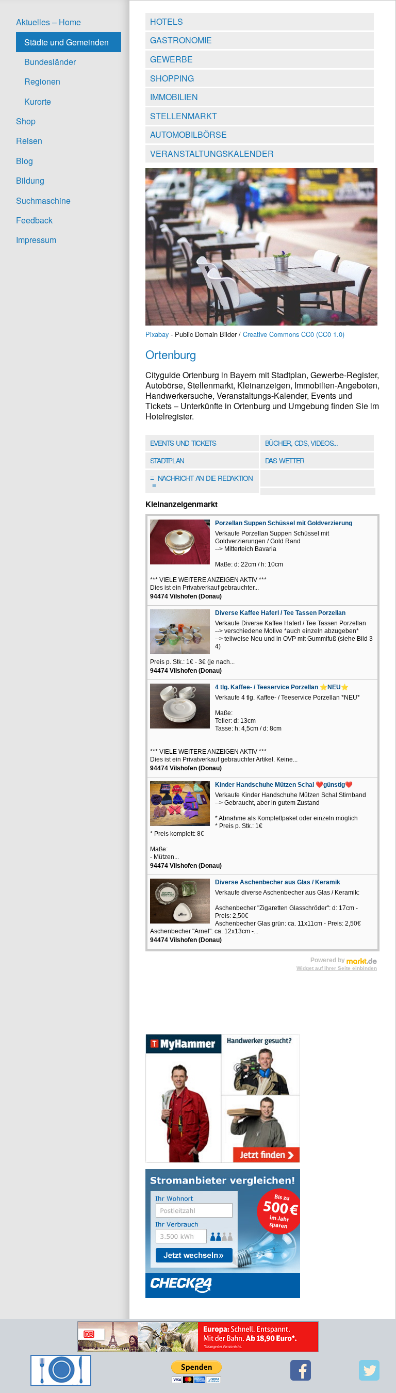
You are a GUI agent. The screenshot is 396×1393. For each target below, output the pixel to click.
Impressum (36, 240)
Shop (26, 121)
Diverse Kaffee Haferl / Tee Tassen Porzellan (280, 613)
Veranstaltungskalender (212, 153)
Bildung (30, 180)
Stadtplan (167, 460)
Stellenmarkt (183, 116)
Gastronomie (181, 40)
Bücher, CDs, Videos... (301, 443)
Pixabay (157, 334)
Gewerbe (171, 59)
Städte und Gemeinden (66, 42)
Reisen (29, 141)
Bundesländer (50, 62)
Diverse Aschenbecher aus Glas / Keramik (277, 882)
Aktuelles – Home (48, 22)
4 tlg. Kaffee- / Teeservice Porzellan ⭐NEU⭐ (282, 687)
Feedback (34, 220)
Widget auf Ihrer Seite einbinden (336, 968)
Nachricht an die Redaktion (201, 481)
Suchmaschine (43, 200)
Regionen (42, 81)
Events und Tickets (183, 443)
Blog (24, 161)
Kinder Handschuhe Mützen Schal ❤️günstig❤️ (284, 784)
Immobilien (174, 97)
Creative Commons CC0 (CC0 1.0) (293, 334)
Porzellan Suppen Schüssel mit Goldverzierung (283, 523)
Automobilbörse (188, 134)
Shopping (172, 78)
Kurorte (37, 101)
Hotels (166, 21)
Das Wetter (284, 460)
